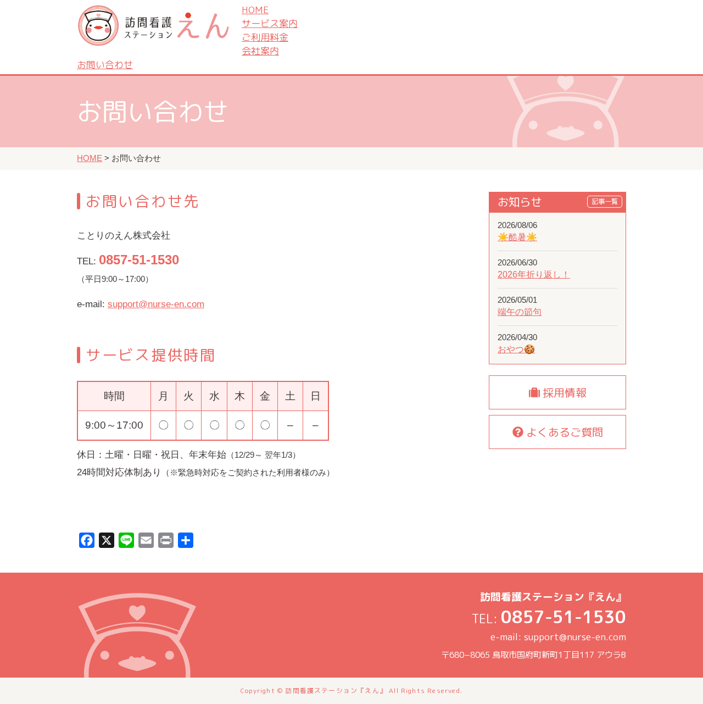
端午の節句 (520, 312)
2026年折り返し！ (534, 274)
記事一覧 (605, 201)
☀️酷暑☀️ (517, 237)
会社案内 (260, 51)
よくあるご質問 (563, 432)
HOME (255, 9)
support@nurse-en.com (156, 304)
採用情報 (563, 392)
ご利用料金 (265, 37)
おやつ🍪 (516, 349)
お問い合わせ (105, 64)
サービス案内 (270, 23)
